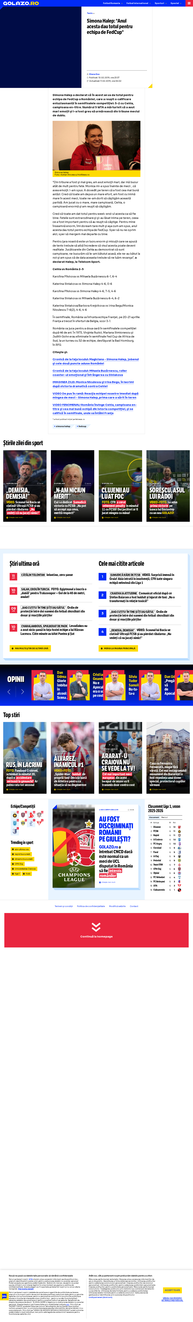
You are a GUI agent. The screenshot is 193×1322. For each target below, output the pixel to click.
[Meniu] (189, 3)
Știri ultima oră (24, 563)
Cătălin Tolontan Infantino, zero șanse (51, 577)
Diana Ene (94, 74)
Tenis (90, 13)
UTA (155, 885)
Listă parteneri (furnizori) (100, 1297)
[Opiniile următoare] (22, 691)
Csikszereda (159, 889)
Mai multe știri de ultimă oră (31, 648)
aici (67, 1304)
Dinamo (157, 827)
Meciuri (164, 817)
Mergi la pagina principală (119, 648)
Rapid (156, 835)
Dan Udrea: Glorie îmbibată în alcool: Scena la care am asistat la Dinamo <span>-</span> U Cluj (49, 685)
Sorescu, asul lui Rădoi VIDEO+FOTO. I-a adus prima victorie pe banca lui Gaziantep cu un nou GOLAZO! (168, 486)
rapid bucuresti (22, 854)
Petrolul (157, 860)
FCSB (155, 831)
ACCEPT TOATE (172, 1290)
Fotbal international (137, 3)
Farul (155, 852)
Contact (134, 906)
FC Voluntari (159, 877)
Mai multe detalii (26, 1289)
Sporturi (159, 3)
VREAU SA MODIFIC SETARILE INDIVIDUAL (172, 1299)
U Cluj (156, 856)
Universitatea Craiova (25, 869)
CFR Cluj (19, 864)
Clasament (154, 817)
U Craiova (157, 839)
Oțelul (156, 873)
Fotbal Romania (111, 3)
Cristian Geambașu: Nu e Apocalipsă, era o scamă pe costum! (85, 685)
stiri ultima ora (22, 849)
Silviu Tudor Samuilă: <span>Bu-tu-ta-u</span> (121, 685)
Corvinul (157, 847)
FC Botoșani (159, 881)
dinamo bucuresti (24, 859)
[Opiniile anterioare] (9, 691)
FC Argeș (157, 843)
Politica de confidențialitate (91, 906)
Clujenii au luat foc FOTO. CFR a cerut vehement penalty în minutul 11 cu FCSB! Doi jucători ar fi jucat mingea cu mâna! (120, 486)
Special (175, 3)
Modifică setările (117, 906)
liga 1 (17, 874)
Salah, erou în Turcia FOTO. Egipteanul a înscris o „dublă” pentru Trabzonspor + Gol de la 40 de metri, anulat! (51, 593)
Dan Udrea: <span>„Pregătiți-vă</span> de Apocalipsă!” (157, 685)
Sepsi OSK (158, 864)
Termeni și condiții (64, 906)
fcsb (28, 874)
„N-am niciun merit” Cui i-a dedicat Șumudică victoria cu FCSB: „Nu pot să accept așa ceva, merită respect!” (72, 486)
